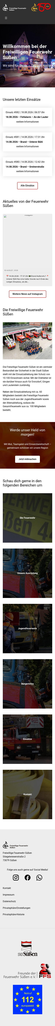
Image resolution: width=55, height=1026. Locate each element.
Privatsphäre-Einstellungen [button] (16, 908)
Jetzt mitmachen (27, 459)
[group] (27, 250)
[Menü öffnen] (6, 18)
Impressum (8, 894)
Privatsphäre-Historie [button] (13, 914)
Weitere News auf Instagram (27, 294)
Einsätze (27, 739)
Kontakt (27, 794)
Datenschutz (9, 901)
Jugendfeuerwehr (27, 628)
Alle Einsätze (27, 185)
